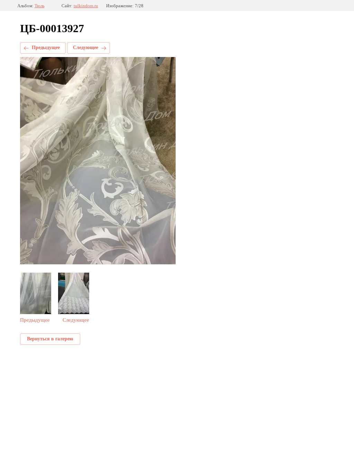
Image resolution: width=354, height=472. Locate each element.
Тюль (40, 5)
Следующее (85, 47)
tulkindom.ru (86, 5)
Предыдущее (46, 47)
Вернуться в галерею (50, 338)
